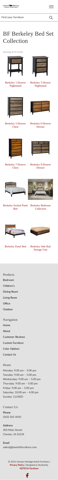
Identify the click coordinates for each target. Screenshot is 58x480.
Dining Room (10, 291)
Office (6, 303)
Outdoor (8, 309)
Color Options (11, 349)
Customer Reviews (14, 337)
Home (6, 325)
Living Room (10, 297)
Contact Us (9, 354)
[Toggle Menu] (51, 6)
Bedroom (8, 280)
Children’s (9, 286)
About (6, 331)
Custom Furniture (13, 343)
